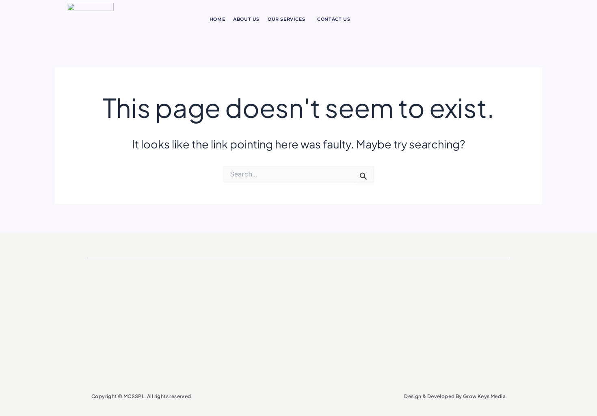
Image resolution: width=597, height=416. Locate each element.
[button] (288, 19)
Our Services (286, 19)
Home (217, 19)
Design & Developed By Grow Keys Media (455, 396)
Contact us (333, 19)
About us (246, 19)
